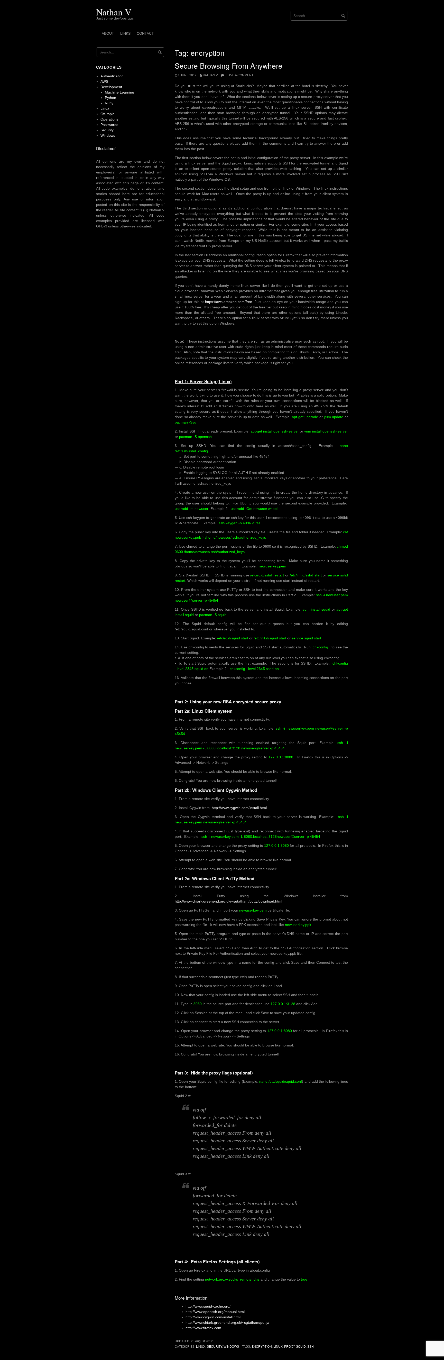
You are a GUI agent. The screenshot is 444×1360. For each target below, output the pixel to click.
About (108, 33)
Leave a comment (239, 75)
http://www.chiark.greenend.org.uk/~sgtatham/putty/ (227, 1322)
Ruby (109, 103)
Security (214, 1346)
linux (278, 1346)
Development (111, 87)
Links (125, 33)
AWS (104, 81)
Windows (231, 1346)
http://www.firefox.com (203, 1328)
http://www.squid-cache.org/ (208, 1306)
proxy (289, 1346)
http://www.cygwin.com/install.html (239, 808)
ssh (310, 1346)
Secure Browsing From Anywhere (228, 65)
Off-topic (107, 114)
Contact (145, 33)
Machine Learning (119, 92)
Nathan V (114, 12)
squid (301, 1346)
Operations (109, 119)
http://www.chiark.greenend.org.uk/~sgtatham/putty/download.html (228, 901)
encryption (262, 1346)
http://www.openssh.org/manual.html (215, 1312)
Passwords (109, 125)
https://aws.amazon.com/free (228, 302)
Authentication (112, 76)
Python (110, 98)
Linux (200, 1346)
